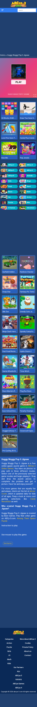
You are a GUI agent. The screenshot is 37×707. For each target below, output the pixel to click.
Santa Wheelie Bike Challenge (14, 371)
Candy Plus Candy (27, 138)
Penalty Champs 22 (28, 411)
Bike (28, 202)
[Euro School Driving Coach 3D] (9, 408)
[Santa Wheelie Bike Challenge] (9, 368)
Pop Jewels (24, 158)
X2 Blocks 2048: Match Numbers (9, 118)
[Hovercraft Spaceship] (27, 428)
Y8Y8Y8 (18, 679)
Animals (30, 176)
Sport (29, 186)
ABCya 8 (11, 176)
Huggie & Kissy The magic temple (15, 431)
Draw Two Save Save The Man (28, 118)
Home (2, 55)
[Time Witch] (27, 368)
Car (9, 197)
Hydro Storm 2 (25, 351)
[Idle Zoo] (9, 308)
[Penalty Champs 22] (27, 408)
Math (29, 192)
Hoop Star (6, 292)
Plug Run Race (25, 391)
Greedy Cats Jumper (28, 312)
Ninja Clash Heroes (10, 331)
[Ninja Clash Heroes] (9, 328)
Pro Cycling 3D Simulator (12, 451)
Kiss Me (4, 158)
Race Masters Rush (10, 391)
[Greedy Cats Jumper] (27, 308)
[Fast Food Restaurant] (9, 348)
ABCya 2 (11, 165)
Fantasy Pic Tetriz (27, 292)
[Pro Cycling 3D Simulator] (9, 447)
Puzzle (10, 202)
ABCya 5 (11, 170)
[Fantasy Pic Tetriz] (27, 288)
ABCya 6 (30, 170)
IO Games (11, 208)
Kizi (18, 671)
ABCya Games (18, 684)
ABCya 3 (18, 675)
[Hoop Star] (9, 288)
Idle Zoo (5, 312)
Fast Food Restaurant (11, 351)
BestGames (8, 543)
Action (29, 197)
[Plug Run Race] (27, 388)
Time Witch (24, 371)
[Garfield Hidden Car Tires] (9, 269)
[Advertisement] (18, 33)
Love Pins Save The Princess (9, 138)
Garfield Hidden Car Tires (12, 272)
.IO (9, 655)
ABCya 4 (30, 165)
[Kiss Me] (9, 154)
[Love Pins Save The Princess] (9, 134)
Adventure (30, 208)
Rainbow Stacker (26, 272)
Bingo (29, 181)
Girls (9, 181)
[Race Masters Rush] (9, 388)
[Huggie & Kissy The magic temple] (9, 428)
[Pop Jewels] (28, 154)
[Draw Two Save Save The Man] (28, 115)
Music (10, 192)
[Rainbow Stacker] (27, 269)
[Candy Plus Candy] (28, 134)
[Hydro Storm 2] (27, 348)
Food (10, 186)
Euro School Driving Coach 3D (14, 411)
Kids (9, 663)
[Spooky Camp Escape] (27, 328)
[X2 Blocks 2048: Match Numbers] (9, 115)
